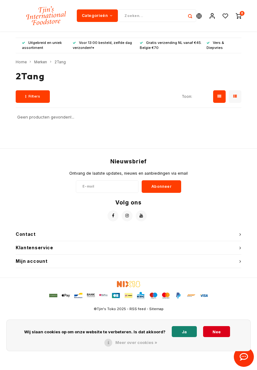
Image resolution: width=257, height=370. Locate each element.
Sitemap (156, 309)
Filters (34, 96)
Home (21, 62)
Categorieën (95, 15)
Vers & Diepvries (215, 45)
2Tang (60, 62)
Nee (216, 331)
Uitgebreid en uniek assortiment (42, 45)
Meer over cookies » (136, 342)
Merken (40, 62)
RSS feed (137, 309)
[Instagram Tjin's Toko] (127, 215)
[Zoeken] (190, 15)
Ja (184, 331)
